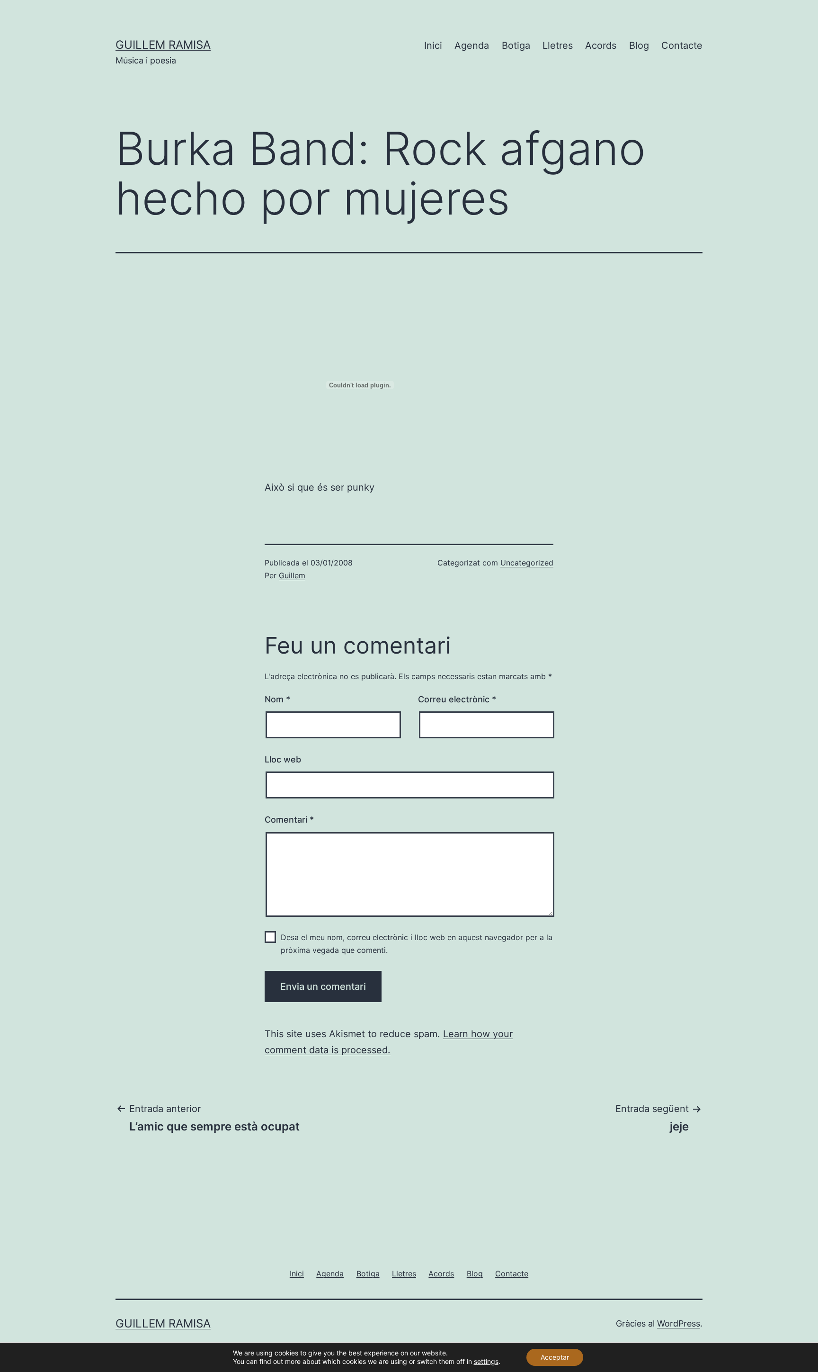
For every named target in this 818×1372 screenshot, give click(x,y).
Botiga (516, 45)
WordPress (678, 1323)
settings (486, 1361)
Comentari (289, 820)
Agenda (471, 45)
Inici (433, 45)
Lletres (557, 45)
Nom (277, 699)
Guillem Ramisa (163, 45)
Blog (639, 45)
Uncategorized (526, 562)
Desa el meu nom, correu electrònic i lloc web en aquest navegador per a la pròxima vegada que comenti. (416, 944)
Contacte (681, 45)
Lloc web (283, 759)
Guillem (292, 575)
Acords (600, 45)
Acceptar (555, 1357)
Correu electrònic (457, 699)
